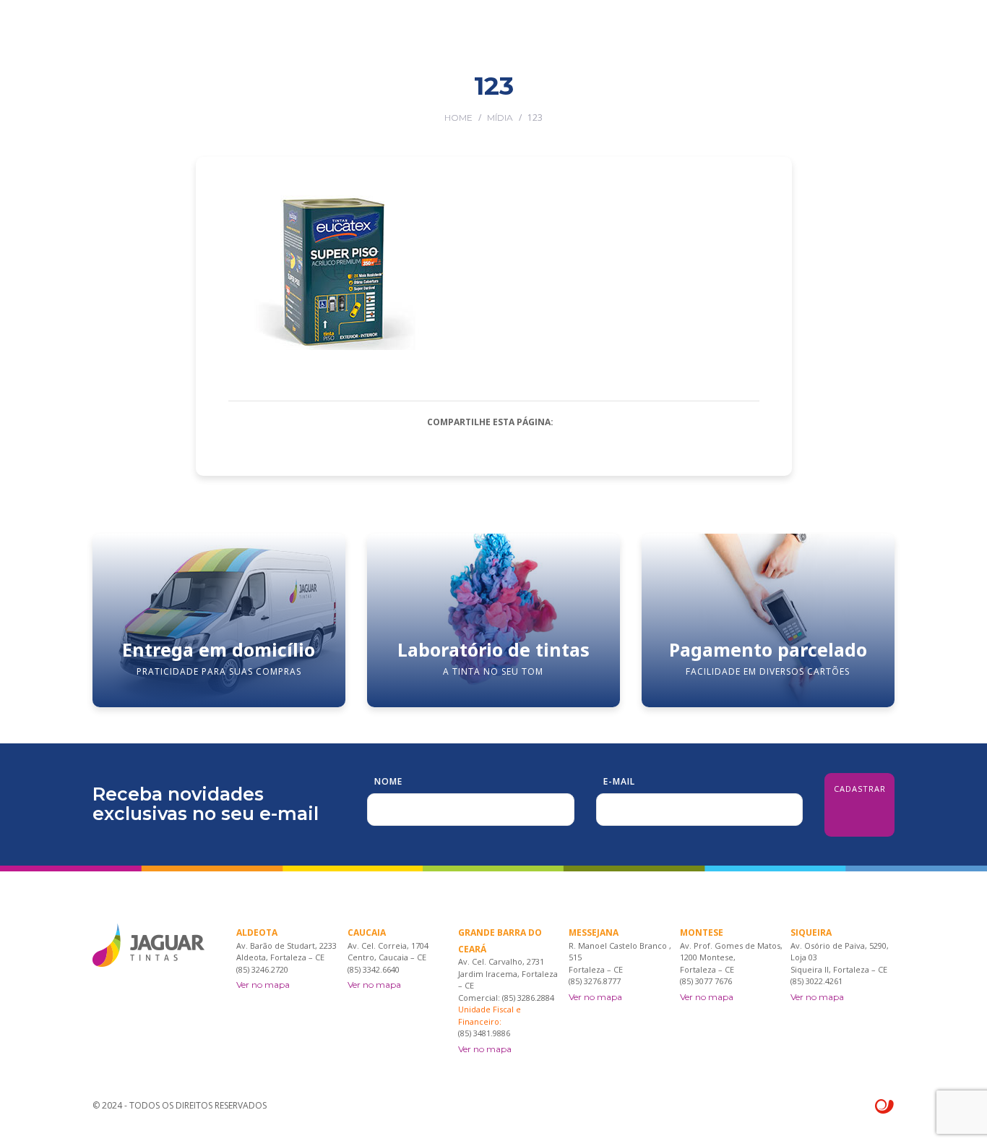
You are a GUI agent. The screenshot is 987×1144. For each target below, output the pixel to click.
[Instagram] (889, 95)
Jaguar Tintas (376, 95)
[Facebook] (868, 95)
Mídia (500, 117)
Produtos (460, 95)
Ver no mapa (263, 984)
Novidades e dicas (702, 95)
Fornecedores (595, 95)
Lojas (522, 95)
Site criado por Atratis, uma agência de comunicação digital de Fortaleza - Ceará (885, 1107)
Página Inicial (283, 95)
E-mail (619, 781)
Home (458, 117)
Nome (388, 781)
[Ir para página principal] (148, 36)
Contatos (797, 95)
